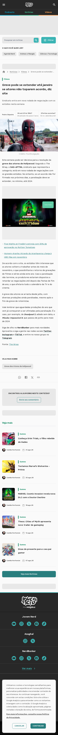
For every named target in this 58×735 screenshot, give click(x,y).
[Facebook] (26, 377)
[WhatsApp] (19, 377)
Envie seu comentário (29, 400)
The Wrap (14, 344)
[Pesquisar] (36, 40)
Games (23, 434)
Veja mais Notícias (29, 574)
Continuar (38, 726)
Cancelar (19, 726)
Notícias (13, 72)
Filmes (24, 72)
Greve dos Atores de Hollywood (17, 366)
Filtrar (51, 40)
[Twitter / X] (32, 377)
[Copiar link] (38, 377)
